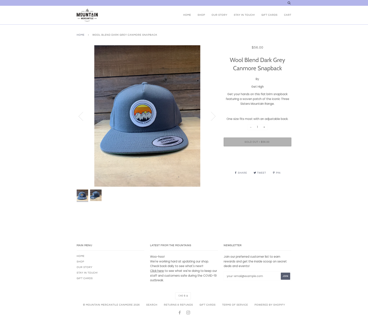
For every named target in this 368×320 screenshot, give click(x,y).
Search (151, 305)
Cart (287, 15)
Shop (201, 15)
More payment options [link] (257, 162)
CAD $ (182, 296)
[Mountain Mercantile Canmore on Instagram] (188, 313)
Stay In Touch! (244, 15)
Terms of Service (235, 305)
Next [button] (211, 116)
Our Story (219, 15)
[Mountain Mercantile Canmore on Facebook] (180, 313)
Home (187, 15)
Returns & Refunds (178, 305)
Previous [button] (83, 116)
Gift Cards (269, 15)
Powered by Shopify (270, 305)
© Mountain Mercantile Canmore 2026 (111, 305)
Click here (157, 271)
